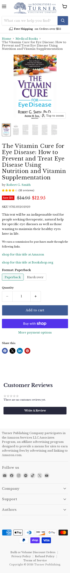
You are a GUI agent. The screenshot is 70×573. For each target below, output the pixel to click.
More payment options (35, 332)
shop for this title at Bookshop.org (27, 262)
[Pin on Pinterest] (27, 351)
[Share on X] (12, 351)
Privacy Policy (21, 556)
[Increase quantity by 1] (36, 296)
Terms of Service (35, 560)
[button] (35, 410)
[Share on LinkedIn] (20, 351)
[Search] (63, 20)
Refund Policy (44, 556)
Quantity (8, 287)
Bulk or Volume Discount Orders (32, 552)
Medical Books (27, 38)
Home (6, 38)
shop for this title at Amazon (23, 254)
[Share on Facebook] (5, 351)
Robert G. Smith (18, 185)
